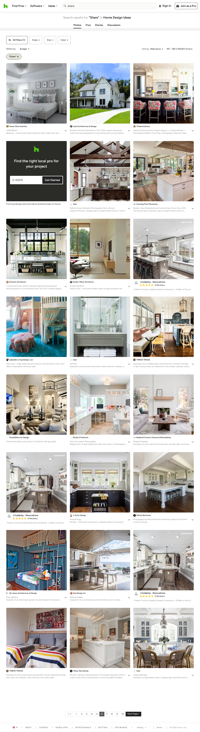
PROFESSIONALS (83, 727)
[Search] (65, 6)
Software (36, 6)
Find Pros (18, 6)
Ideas (51, 6)
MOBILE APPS (61, 727)
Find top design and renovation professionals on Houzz (33, 204)
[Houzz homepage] (5, 5)
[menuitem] (19, 5)
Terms (159, 727)
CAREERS (43, 727)
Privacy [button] (140, 727)
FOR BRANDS (121, 727)
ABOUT (28, 727)
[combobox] (109, 6)
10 (122, 714)
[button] (17, 40)
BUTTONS (103, 727)
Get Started (52, 180)
